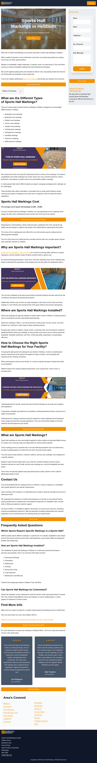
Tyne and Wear (39, 712)
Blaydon (37, 718)
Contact (91, 3)
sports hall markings (30, 79)
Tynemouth (7, 722)
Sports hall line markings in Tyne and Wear (15, 252)
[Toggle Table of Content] (19, 91)
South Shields (48, 619)
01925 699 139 (7, 755)
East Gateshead (22, 619)
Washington (38, 703)
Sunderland (38, 715)
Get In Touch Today (33, 84)
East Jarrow (12, 619)
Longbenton (7, 719)
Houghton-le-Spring (41, 721)
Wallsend (4, 619)
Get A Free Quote (33, 689)
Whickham (37, 709)
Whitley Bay (38, 706)
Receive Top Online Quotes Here (33, 429)
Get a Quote (32, 38)
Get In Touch (33, 519)
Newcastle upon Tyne (35, 619)
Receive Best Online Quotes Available (33, 219)
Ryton (36, 724)
